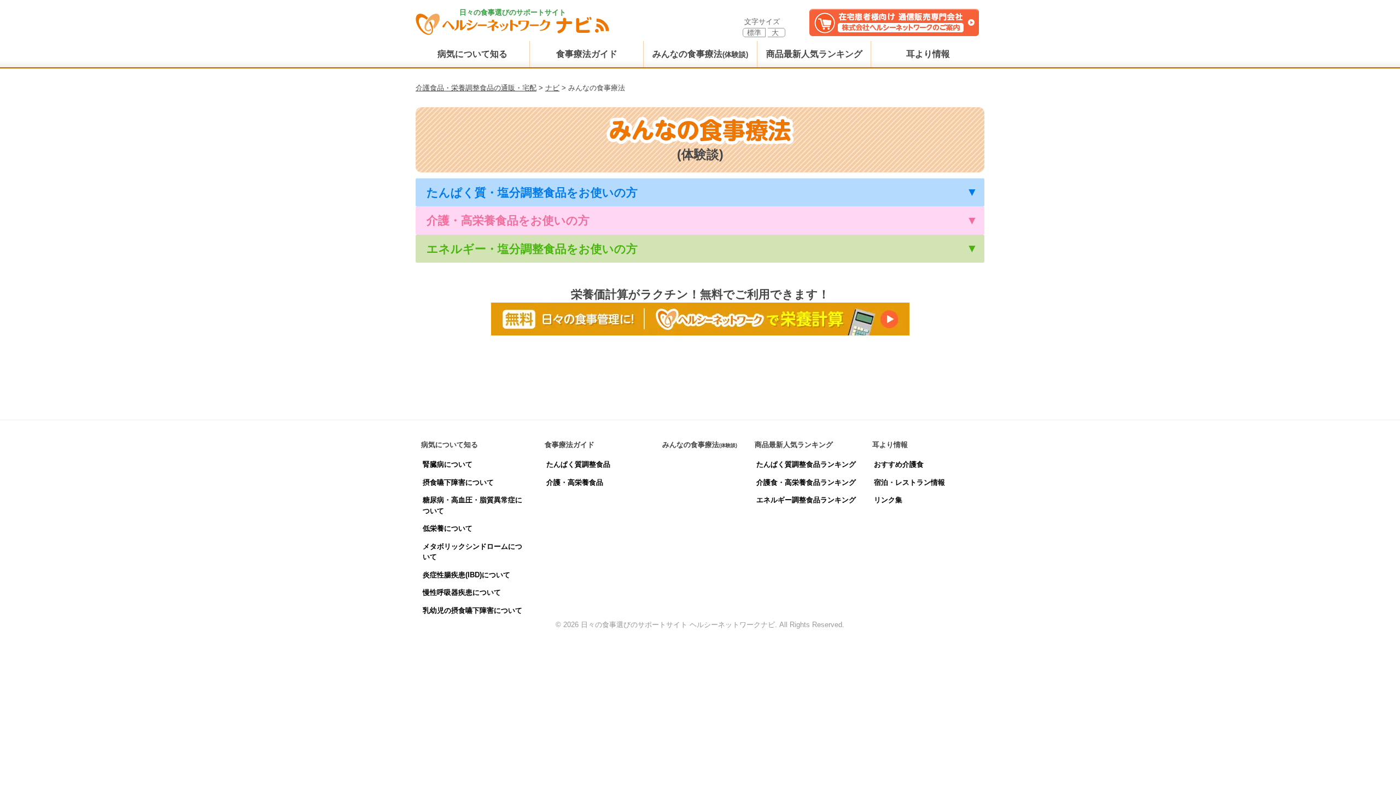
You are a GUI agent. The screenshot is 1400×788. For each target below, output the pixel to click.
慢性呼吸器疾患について (462, 592)
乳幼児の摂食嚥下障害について (472, 610)
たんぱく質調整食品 (578, 464)
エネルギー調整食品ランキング (806, 500)
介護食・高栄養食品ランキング (806, 482)
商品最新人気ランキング (814, 54)
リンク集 (888, 500)
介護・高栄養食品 (574, 482)
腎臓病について (447, 464)
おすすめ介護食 (899, 464)
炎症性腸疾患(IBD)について (466, 575)
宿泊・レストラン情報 (909, 482)
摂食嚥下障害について (458, 482)
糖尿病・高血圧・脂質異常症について (472, 505)
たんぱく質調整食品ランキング (806, 464)
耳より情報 (928, 54)
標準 (754, 32)
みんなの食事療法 (700, 54)
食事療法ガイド (586, 54)
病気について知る (473, 54)
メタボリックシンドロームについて (472, 551)
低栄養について (447, 528)
